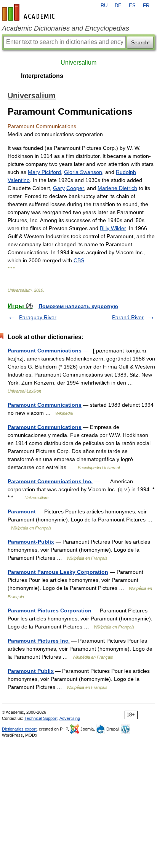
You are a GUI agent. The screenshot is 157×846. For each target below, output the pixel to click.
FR (146, 5)
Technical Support (41, 718)
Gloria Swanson (83, 172)
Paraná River (128, 317)
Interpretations (42, 76)
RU (104, 5)
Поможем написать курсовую (78, 306)
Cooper (75, 188)
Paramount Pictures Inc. (39, 641)
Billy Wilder (113, 228)
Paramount (22, 511)
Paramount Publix (31, 671)
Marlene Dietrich (117, 188)
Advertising (69, 718)
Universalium (78, 62)
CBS (79, 260)
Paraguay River (37, 317)
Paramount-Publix (31, 542)
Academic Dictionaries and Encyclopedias (65, 28)
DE (118, 5)
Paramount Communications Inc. (50, 481)
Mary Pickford (44, 172)
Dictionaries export (19, 729)
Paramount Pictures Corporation (49, 610)
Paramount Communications (45, 350)
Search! (140, 42)
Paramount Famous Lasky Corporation (58, 572)
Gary (59, 188)
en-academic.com (29, 12)
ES (132, 5)
